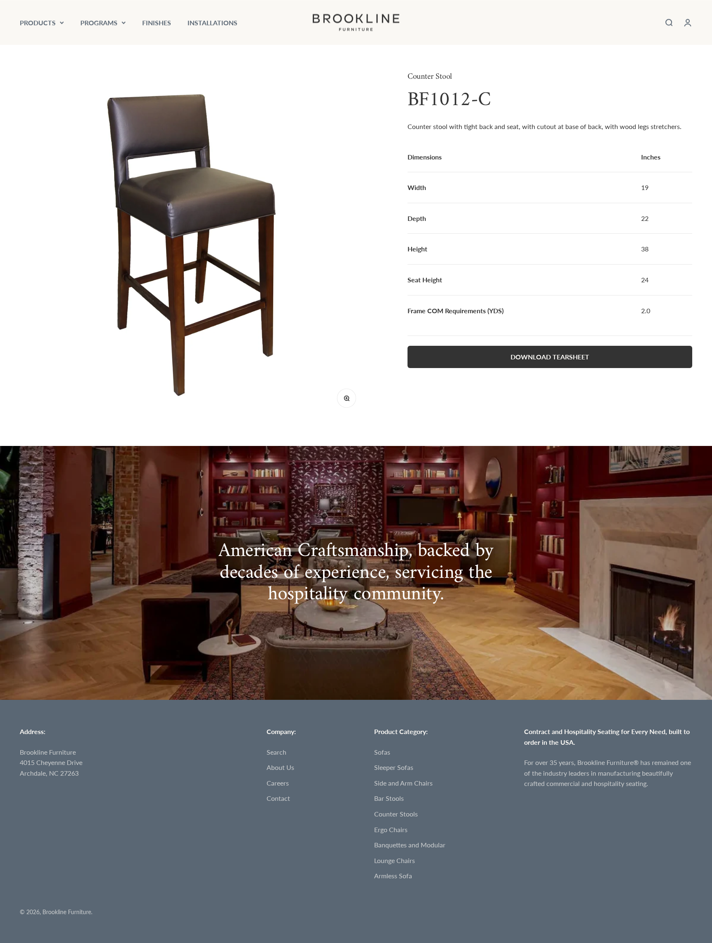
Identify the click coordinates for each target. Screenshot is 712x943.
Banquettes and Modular (409, 845)
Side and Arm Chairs (403, 783)
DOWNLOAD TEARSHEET (550, 357)
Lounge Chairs (394, 860)
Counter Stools (396, 814)
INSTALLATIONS (212, 22)
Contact (278, 798)
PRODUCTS (38, 22)
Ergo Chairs (391, 829)
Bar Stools (389, 798)
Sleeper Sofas (393, 767)
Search (276, 752)
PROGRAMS (98, 22)
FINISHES (156, 22)
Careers (278, 783)
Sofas (382, 752)
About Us (280, 767)
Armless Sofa (393, 876)
